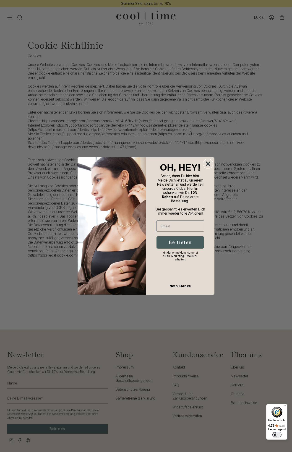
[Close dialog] (208, 163)
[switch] (277, 434)
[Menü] (284, 407)
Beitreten (180, 242)
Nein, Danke (180, 285)
